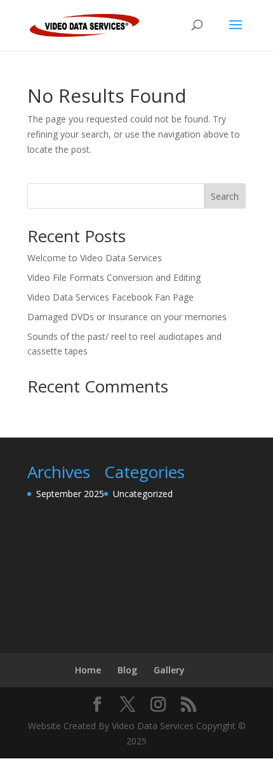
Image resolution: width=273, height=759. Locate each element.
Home (88, 670)
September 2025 (70, 494)
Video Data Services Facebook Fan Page (110, 297)
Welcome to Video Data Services (94, 258)
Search (225, 196)
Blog (127, 670)
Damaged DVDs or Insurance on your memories (127, 317)
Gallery (169, 670)
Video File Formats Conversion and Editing (114, 277)
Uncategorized (143, 494)
